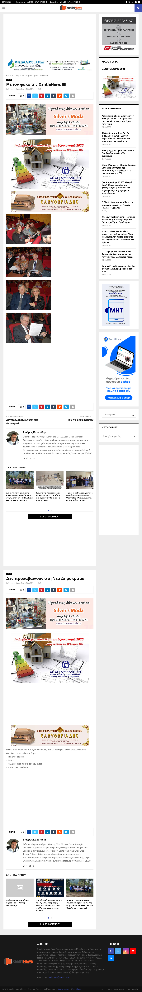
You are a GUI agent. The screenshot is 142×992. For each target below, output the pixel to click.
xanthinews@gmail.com (58, 977)
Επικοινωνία (20, 2)
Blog (101, 989)
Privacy (109, 989)
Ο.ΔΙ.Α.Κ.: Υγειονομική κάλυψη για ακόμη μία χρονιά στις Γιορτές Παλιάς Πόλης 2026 (118, 205)
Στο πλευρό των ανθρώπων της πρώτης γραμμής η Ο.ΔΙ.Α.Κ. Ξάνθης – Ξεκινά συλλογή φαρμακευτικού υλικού (49, 905)
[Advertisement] (49, 37)
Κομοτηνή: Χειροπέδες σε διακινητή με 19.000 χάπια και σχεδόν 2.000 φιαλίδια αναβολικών (48, 496)
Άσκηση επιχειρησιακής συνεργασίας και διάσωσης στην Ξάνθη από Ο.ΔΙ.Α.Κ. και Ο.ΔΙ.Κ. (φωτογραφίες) (19, 496)
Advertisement (120, 989)
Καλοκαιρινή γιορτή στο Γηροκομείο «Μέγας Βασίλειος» (17, 903)
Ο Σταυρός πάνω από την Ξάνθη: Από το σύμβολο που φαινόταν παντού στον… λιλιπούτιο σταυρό (118, 254)
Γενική (9, 80)
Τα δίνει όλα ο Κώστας (80, 420)
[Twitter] (118, 951)
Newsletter (54, 2)
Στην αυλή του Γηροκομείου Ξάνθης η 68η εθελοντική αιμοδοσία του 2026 (118, 269)
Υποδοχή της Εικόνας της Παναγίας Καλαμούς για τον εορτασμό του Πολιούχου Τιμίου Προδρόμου (118, 219)
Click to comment (50, 517)
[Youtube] (133, 951)
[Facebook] (111, 951)
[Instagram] (126, 951)
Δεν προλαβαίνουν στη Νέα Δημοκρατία (22, 421)
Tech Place (76, 989)
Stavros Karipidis (64, 989)
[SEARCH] (133, 415)
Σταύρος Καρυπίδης (16, 89)
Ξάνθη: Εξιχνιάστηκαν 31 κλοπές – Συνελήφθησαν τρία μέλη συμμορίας (118, 153)
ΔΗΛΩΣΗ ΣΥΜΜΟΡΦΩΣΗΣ (37, 2)
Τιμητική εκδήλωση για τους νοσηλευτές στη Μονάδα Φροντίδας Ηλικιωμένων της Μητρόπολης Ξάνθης (79, 496)
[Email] (111, 958)
